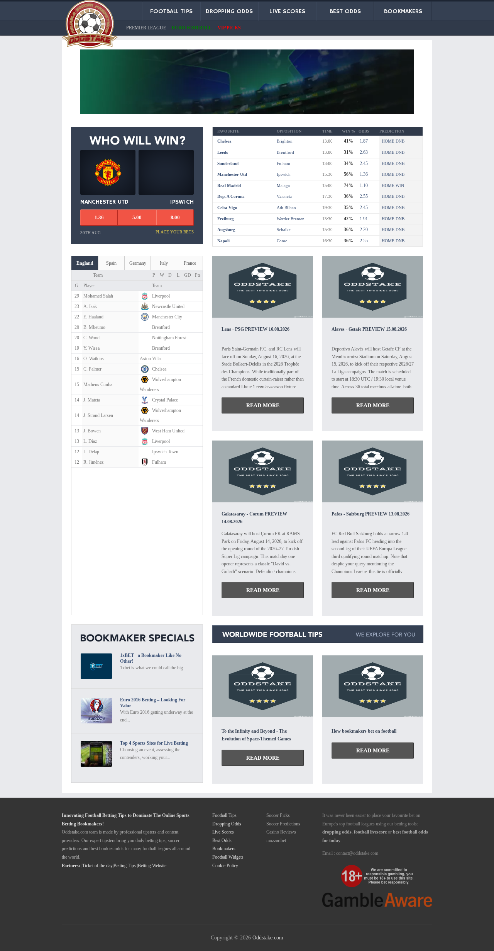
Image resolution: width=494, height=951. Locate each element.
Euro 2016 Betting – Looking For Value (152, 702)
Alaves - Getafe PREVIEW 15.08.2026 (369, 329)
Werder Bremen (291, 218)
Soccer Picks (278, 815)
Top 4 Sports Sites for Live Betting (154, 743)
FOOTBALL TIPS (171, 11)
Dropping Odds (226, 824)
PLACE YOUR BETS (175, 232)
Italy (164, 263)
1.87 (363, 141)
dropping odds (337, 832)
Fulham (283, 163)
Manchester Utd (232, 174)
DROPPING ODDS (229, 11)
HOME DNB (393, 141)
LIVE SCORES (287, 11)
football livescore (370, 832)
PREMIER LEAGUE (146, 28)
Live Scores (223, 832)
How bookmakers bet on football (364, 731)
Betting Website (152, 865)
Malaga (283, 185)
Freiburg (225, 218)
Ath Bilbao (286, 207)
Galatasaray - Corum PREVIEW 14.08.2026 (254, 517)
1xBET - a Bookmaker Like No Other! (150, 658)
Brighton (285, 141)
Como (282, 240)
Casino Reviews (281, 832)
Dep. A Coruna (231, 196)
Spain (111, 263)
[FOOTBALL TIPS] (262, 315)
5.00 (137, 217)
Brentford (285, 152)
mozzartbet (276, 840)
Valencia (284, 196)
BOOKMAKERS (403, 11)
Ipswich (284, 174)
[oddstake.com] (90, 25)
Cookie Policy (225, 865)
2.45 (363, 163)
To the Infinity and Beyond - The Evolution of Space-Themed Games (256, 735)
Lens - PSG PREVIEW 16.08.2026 (255, 329)
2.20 (363, 229)
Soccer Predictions (283, 824)
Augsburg (226, 229)
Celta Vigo (227, 207)
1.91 (363, 218)
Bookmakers (223, 848)
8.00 (175, 217)
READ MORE (262, 405)
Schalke (284, 229)
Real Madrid (229, 185)
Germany (137, 263)
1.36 (363, 174)
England (84, 263)
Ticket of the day (97, 865)
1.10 (363, 185)
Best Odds (222, 840)
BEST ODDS (345, 11)
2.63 (363, 152)
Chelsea (224, 141)
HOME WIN (393, 185)
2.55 (363, 196)
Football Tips (224, 815)
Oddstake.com (267, 937)
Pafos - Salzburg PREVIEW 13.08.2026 (370, 514)
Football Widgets (228, 857)
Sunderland (228, 163)
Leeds (222, 152)
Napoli (223, 240)
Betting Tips (124, 865)
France (190, 263)
